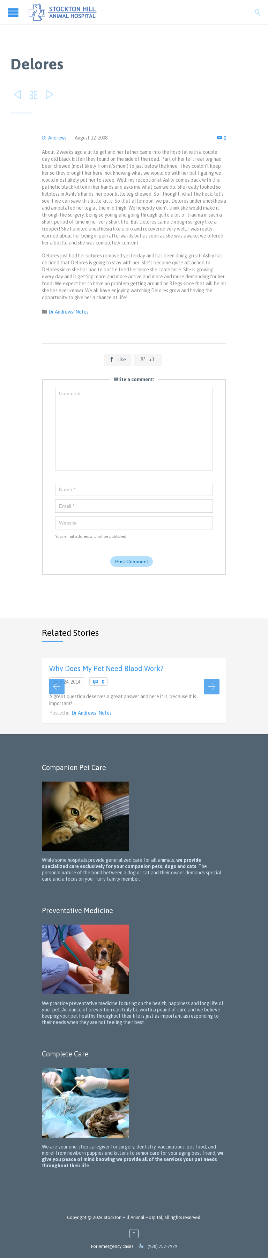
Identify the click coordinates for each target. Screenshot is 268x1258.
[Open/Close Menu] (14, 12)
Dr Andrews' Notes (69, 312)
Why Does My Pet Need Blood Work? (106, 668)
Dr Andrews (54, 138)
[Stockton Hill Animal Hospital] (141, 12)
